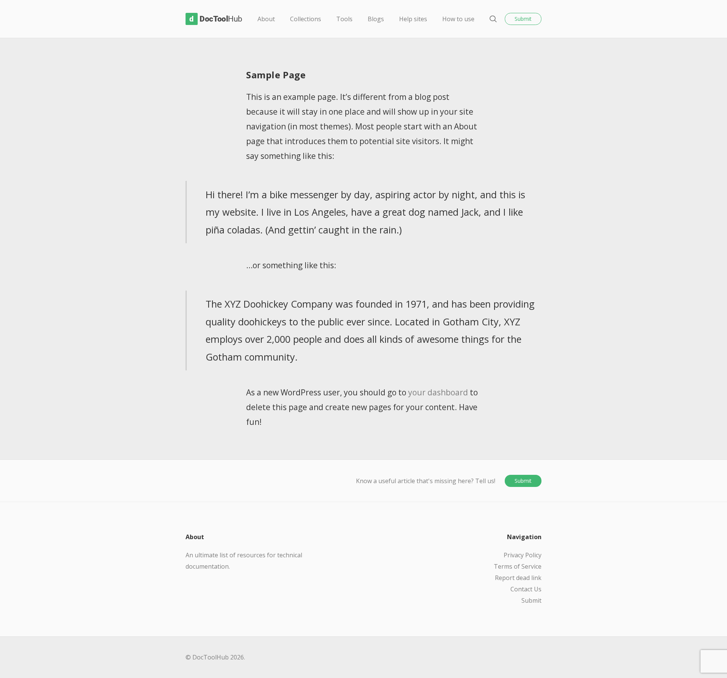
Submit (523, 18)
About (266, 19)
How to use (458, 19)
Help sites (413, 19)
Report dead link (518, 578)
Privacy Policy (522, 555)
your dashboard (438, 392)
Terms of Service (517, 566)
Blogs (376, 19)
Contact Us (525, 589)
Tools (344, 19)
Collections (305, 19)
